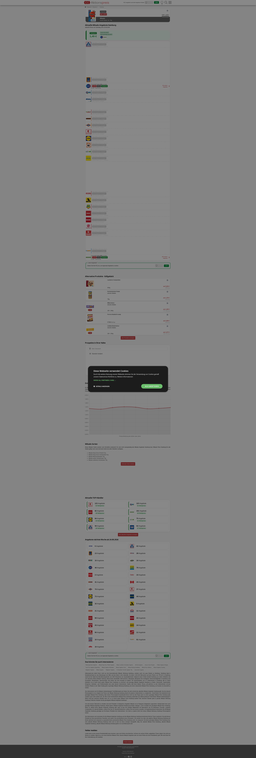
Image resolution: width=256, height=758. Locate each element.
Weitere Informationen (125, 377)
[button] (128, 380)
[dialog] (128, 379)
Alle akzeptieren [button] (152, 386)
